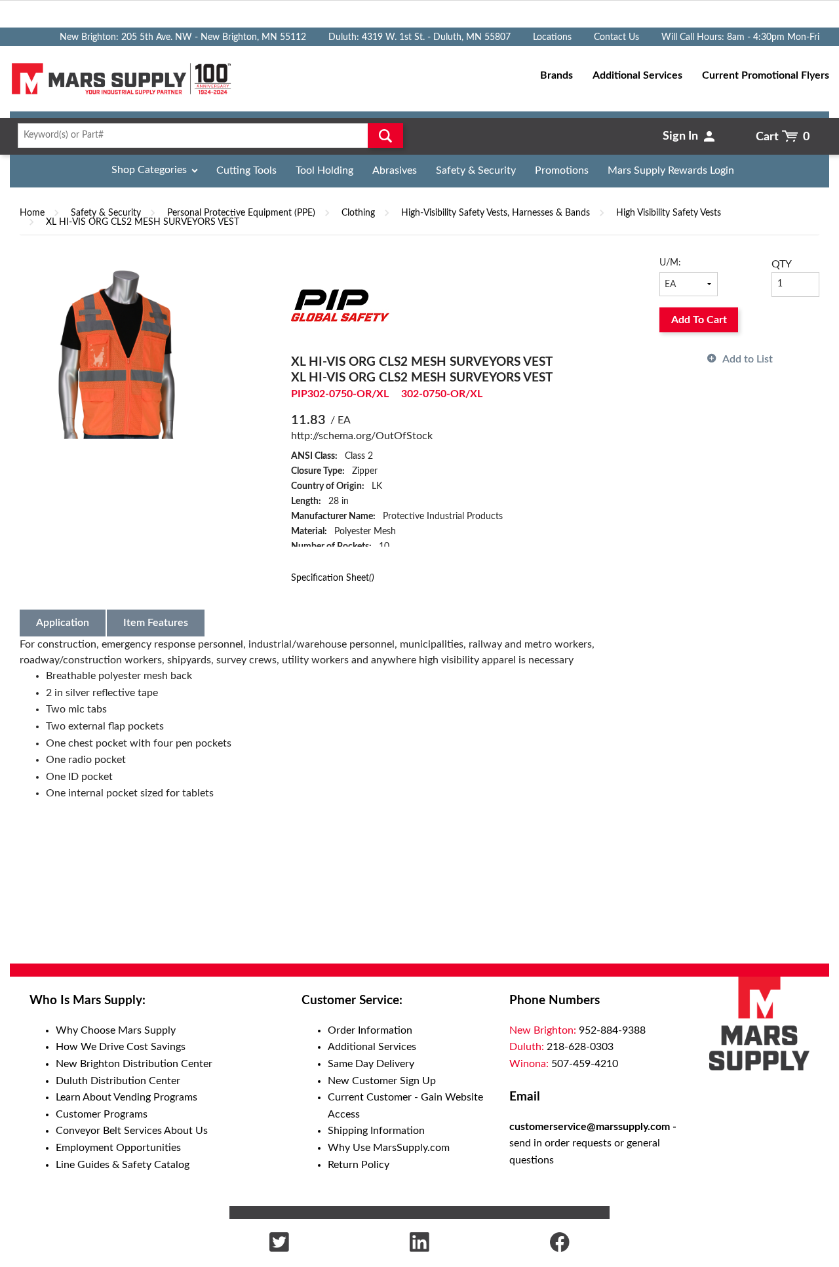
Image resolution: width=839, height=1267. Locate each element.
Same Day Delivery (371, 1064)
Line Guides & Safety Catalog (122, 1165)
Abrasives (394, 170)
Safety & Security (476, 170)
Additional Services (372, 1047)
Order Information (370, 1030)
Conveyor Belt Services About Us (132, 1130)
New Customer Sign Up (382, 1081)
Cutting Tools (246, 170)
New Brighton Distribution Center (134, 1064)
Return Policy (358, 1165)
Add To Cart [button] (699, 320)
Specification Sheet (332, 578)
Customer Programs (101, 1114)
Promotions (562, 170)
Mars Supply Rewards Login (671, 170)
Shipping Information (376, 1130)
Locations (552, 37)
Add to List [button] (747, 359)
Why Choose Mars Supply (116, 1030)
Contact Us (616, 37)
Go (385, 135)
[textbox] (206, 135)
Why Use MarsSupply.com (389, 1147)
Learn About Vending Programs (126, 1097)
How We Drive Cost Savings (120, 1047)
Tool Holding (324, 170)
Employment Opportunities (118, 1147)
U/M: (670, 262)
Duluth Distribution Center (118, 1081)
